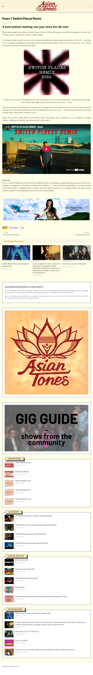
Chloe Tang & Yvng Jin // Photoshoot (74, 264)
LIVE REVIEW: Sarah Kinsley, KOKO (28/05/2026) (30, 534)
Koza (22, 227)
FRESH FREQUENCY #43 (23, 463)
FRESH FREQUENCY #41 (23, 490)
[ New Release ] (13, 227)
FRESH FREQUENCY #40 (23, 499)
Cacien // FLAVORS (21, 640)
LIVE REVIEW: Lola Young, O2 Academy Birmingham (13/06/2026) (35, 525)
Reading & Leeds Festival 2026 (25, 569)
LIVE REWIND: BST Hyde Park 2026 (26, 578)
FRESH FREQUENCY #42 (23, 481)
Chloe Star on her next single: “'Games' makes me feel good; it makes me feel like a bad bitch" (45, 650)
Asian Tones (16, 666)
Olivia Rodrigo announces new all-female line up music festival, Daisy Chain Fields (41, 596)
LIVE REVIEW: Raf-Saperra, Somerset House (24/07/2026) (33, 516)
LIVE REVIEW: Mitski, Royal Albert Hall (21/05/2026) (31, 543)
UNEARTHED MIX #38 (22, 472)
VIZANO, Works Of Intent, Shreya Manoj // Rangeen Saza (15, 265)
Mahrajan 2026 (19, 587)
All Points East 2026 (21, 560)
